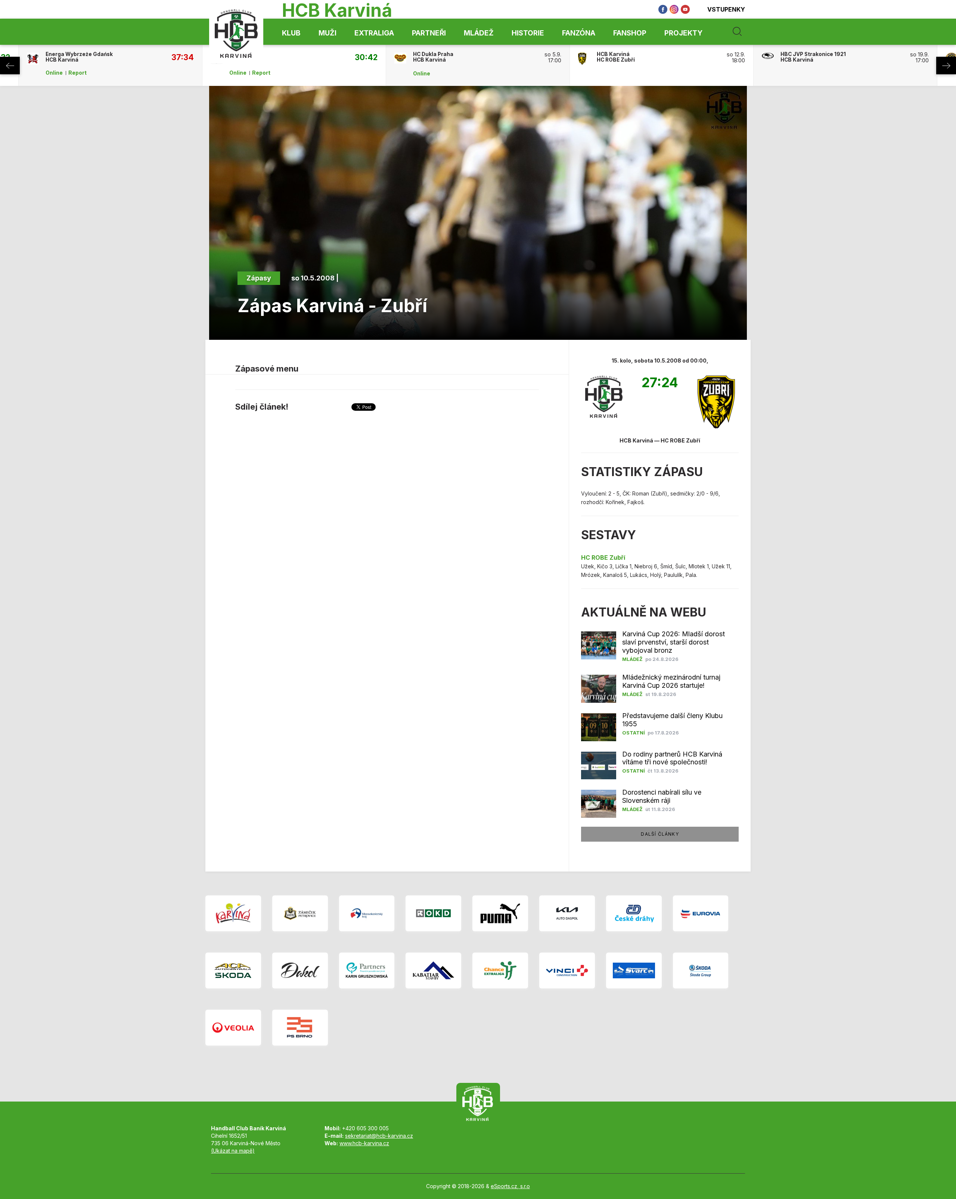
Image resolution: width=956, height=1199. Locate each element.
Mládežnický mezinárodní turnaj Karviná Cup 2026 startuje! (671, 681)
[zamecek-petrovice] (300, 913)
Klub (291, 33)
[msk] (367, 913)
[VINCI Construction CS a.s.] (567, 970)
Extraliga (374, 33)
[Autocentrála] (233, 970)
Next (946, 65)
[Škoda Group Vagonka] (701, 970)
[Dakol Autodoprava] (300, 970)
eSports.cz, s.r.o (510, 1186)
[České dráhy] (634, 913)
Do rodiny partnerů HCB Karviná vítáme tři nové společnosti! (672, 758)
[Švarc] (634, 970)
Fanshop (629, 33)
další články (660, 834)
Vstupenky (726, 9)
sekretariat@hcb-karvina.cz (379, 1136)
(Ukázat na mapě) (233, 1150)
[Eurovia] (701, 913)
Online (54, 72)
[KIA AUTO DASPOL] (567, 913)
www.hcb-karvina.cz (364, 1143)
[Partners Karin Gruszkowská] (367, 970)
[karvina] (233, 913)
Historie (528, 33)
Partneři (429, 33)
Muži (327, 33)
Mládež (479, 33)
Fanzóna (578, 33)
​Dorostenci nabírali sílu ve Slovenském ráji (661, 796)
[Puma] (500, 913)
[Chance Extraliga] (500, 970)
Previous (10, 65)
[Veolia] (233, 1028)
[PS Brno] (300, 1028)
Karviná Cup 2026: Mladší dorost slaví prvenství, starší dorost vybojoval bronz (673, 642)
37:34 (182, 57)
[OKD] (433, 913)
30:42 (366, 57)
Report (77, 72)
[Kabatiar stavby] (433, 970)
